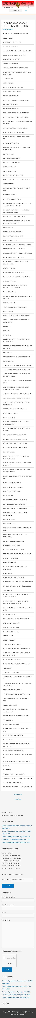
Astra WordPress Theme (18, 1014)
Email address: (6, 879)
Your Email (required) (8, 905)
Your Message (6, 920)
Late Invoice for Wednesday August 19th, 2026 (16, 839)
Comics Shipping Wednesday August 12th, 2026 (16, 842)
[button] (15, 10)
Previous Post (18, 794)
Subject (4, 912)
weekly (5, 29)
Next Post (18, 799)
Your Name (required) (8, 897)
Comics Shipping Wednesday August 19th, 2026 (16, 836)
